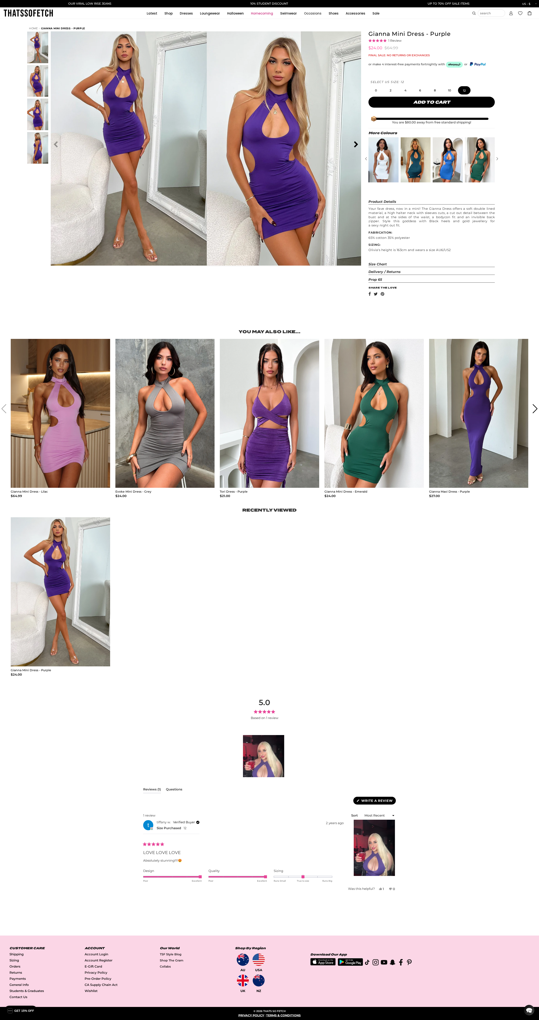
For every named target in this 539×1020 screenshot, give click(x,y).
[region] (264, 756)
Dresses (186, 13)
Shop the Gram (171, 960)
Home (33, 28)
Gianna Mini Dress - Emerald (345, 491)
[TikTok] (367, 963)
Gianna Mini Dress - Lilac (29, 491)
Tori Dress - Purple (234, 491)
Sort (355, 815)
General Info (19, 985)
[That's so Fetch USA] (259, 960)
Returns (15, 973)
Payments (17, 979)
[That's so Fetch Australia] (243, 960)
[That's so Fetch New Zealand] (259, 980)
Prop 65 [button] (375, 280)
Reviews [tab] (152, 790)
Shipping (16, 954)
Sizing (14, 960)
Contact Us (18, 997)
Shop (168, 13)
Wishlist (91, 991)
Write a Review (378, 801)
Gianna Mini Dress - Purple (63, 28)
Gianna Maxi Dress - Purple (449, 491)
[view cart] (529, 13)
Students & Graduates (26, 991)
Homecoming (262, 13)
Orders (14, 966)
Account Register (98, 960)
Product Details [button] (382, 202)
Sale (375, 13)
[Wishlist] (520, 13)
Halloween (235, 13)
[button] (511, 12)
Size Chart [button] (377, 264)
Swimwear (288, 13)
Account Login (96, 954)
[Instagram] (375, 963)
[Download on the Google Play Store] (350, 965)
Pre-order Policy (98, 979)
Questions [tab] (174, 790)
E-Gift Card (93, 966)
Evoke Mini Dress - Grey (133, 491)
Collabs (165, 966)
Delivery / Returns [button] (384, 272)
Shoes (334, 13)
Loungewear (210, 13)
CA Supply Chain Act (101, 985)
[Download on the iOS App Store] (323, 964)
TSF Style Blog (170, 954)
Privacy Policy (96, 973)
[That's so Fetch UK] (243, 980)
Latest (152, 13)
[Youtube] (384, 963)
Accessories (355, 13)
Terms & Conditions (283, 1015)
